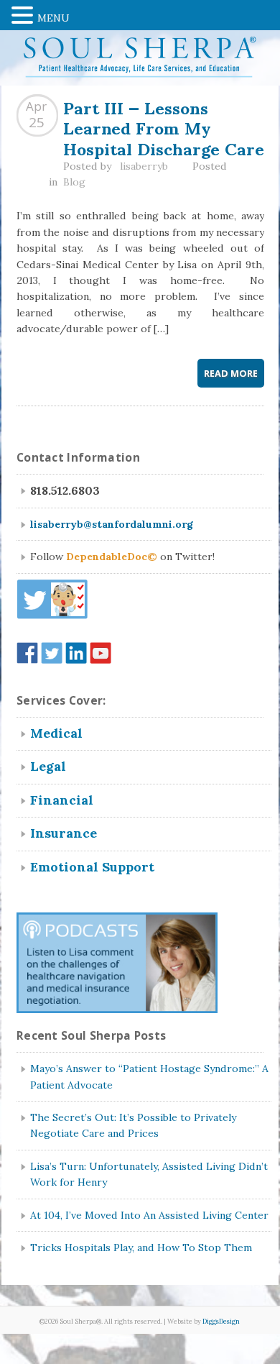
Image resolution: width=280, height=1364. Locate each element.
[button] (24, 13)
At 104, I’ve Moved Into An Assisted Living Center (149, 1215)
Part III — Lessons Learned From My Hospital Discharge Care (163, 127)
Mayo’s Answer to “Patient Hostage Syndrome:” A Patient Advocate (149, 1076)
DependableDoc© (111, 556)
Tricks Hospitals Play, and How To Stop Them (141, 1247)
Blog (74, 181)
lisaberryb (144, 166)
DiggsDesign (221, 1321)
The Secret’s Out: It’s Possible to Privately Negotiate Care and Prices (133, 1125)
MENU (53, 18)
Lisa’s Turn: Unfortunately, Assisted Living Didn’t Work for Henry (149, 1174)
